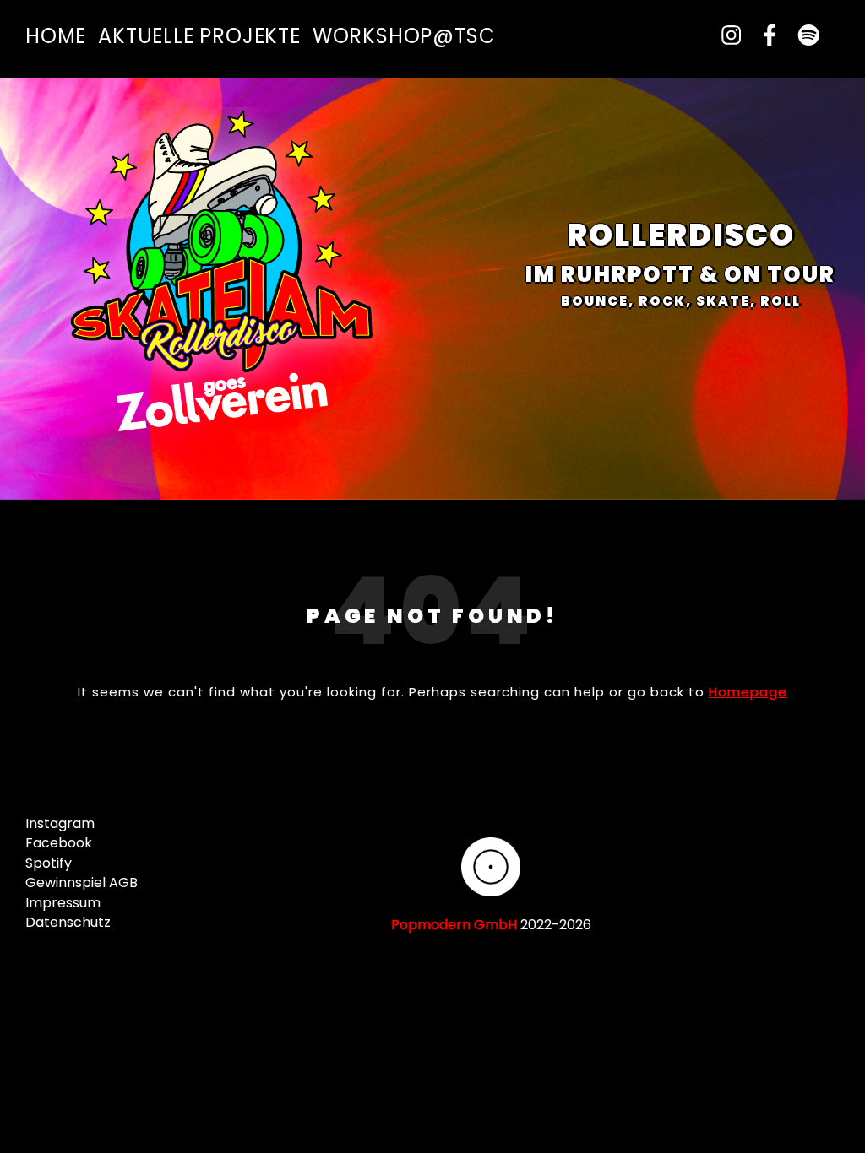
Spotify (48, 863)
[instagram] (725, 36)
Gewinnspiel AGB (81, 882)
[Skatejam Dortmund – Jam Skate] (228, 276)
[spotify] (800, 36)
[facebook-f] (764, 36)
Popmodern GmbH (454, 924)
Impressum (63, 902)
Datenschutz (68, 922)
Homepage (748, 692)
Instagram (60, 823)
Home (55, 36)
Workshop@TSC (404, 36)
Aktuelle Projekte (199, 36)
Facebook (58, 843)
